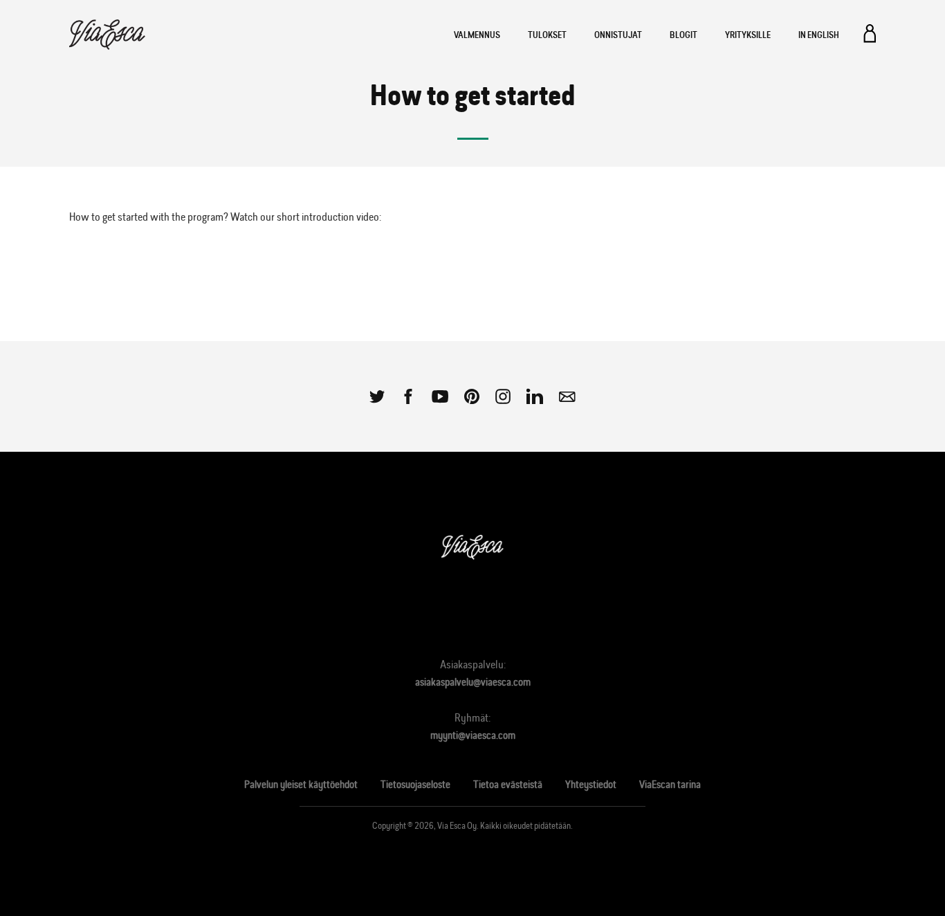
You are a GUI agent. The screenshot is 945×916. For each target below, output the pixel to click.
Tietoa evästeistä (507, 784)
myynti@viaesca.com (472, 735)
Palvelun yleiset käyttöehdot (301, 784)
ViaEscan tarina (670, 784)
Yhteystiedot (590, 784)
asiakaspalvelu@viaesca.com (473, 682)
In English (818, 34)
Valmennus (477, 34)
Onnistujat (618, 34)
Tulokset (547, 34)
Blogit (683, 34)
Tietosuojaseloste (415, 784)
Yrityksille (748, 34)
